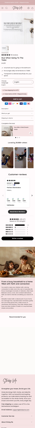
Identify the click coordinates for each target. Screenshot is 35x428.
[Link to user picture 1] (9, 200)
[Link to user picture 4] (25, 200)
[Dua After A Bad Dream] (7, 130)
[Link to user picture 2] (14, 200)
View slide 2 (17, 137)
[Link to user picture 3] (19, 200)
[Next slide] (32, 195)
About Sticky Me (7, 422)
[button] (5, 55)
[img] (11, 180)
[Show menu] (2, 8)
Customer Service (7, 416)
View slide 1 (15, 137)
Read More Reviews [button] (17, 212)
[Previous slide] (2, 195)
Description (4, 109)
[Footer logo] (9, 381)
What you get (5, 113)
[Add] (30, 133)
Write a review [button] (17, 238)
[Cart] (32, 8)
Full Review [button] (10, 205)
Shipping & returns (7, 118)
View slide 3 (19, 137)
